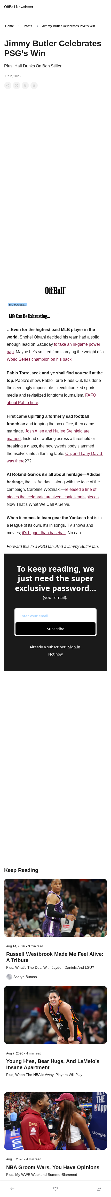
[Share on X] (16, 85)
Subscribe (55, 628)
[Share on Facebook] (7, 85)
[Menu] (105, 7)
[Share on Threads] (25, 85)
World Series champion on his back (39, 359)
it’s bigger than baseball (44, 533)
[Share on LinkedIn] (34, 85)
